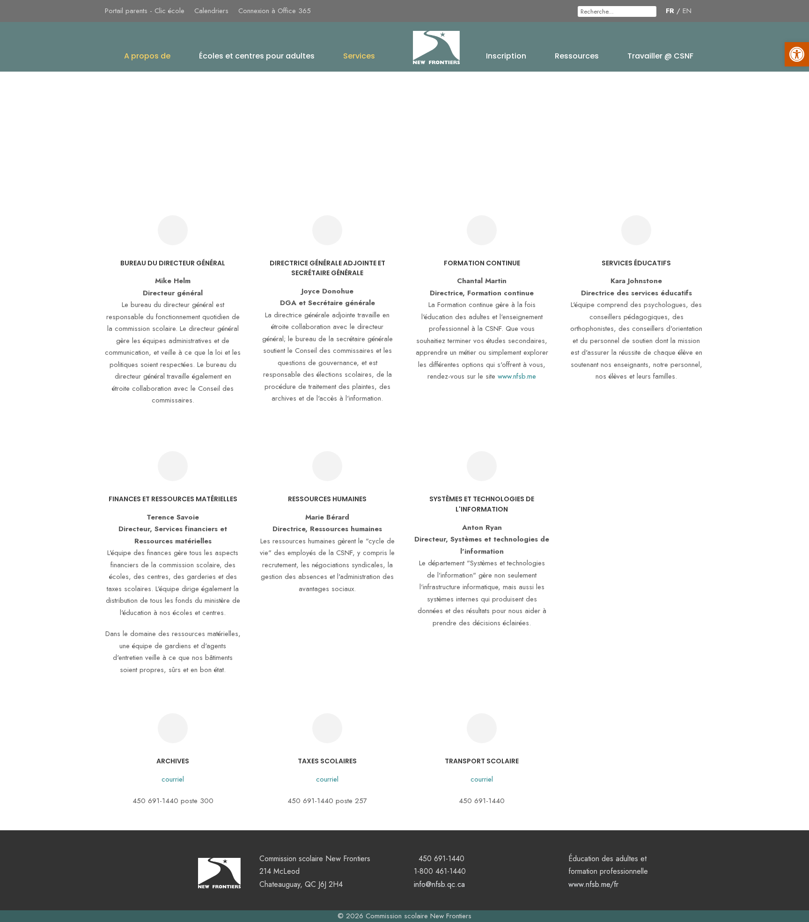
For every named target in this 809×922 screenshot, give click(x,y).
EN (687, 11)
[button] (797, 54)
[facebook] (701, 11)
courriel (173, 779)
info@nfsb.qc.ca (439, 884)
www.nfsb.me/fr (593, 884)
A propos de (147, 56)
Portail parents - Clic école (144, 11)
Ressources (577, 56)
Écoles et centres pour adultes (257, 56)
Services (359, 56)
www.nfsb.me (517, 376)
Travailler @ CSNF (660, 56)
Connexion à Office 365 (274, 11)
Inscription (506, 56)
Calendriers (211, 11)
